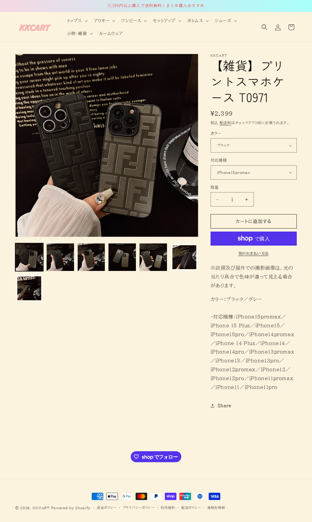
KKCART (41, 507)
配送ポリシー (191, 507)
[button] (76, 20)
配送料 (225, 122)
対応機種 (219, 160)
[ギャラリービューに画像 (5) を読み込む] (153, 257)
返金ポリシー (106, 507)
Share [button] (225, 406)
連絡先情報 (216, 507)
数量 (215, 187)
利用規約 (168, 507)
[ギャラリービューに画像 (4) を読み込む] (122, 257)
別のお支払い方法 (254, 253)
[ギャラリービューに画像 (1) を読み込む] (29, 257)
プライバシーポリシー (138, 507)
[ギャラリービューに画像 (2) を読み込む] (60, 257)
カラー (216, 133)
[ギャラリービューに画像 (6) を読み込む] (184, 257)
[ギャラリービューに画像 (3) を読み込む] (91, 257)
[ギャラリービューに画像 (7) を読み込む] (29, 288)
